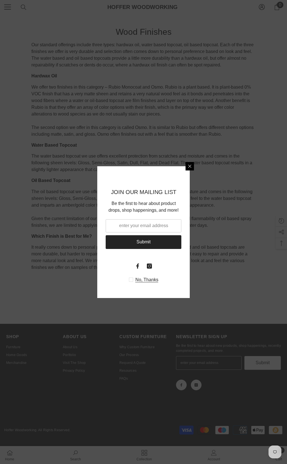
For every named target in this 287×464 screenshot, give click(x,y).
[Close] (190, 166)
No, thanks (146, 279)
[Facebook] (138, 266)
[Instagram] (149, 266)
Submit (143, 241)
